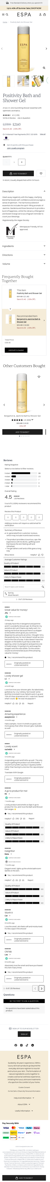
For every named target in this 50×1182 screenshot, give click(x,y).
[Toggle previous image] (2, 48)
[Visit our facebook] (16, 1045)
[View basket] (44, 14)
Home (5, 22)
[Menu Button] (2, 14)
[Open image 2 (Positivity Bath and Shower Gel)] (23, 81)
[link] (40, 14)
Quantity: (7, 157)
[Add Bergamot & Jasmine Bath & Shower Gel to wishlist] (39, 377)
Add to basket (22, 432)
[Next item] (44, 405)
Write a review (9, 118)
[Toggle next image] (46, 48)
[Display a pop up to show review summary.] (32, 420)
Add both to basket (16, 350)
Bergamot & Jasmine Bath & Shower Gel (22, 416)
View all (42, 134)
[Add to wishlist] (41, 173)
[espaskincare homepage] (24, 14)
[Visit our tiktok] (27, 1045)
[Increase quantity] (21, 162)
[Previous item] (4, 405)
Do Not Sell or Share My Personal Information (24, 1091)
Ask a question (24, 118)
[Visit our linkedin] (32, 1045)
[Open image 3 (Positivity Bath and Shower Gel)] (37, 81)
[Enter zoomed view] (44, 68)
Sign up (24, 1034)
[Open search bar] (7, 14)
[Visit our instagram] (21, 1045)
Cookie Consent (24, 1087)
